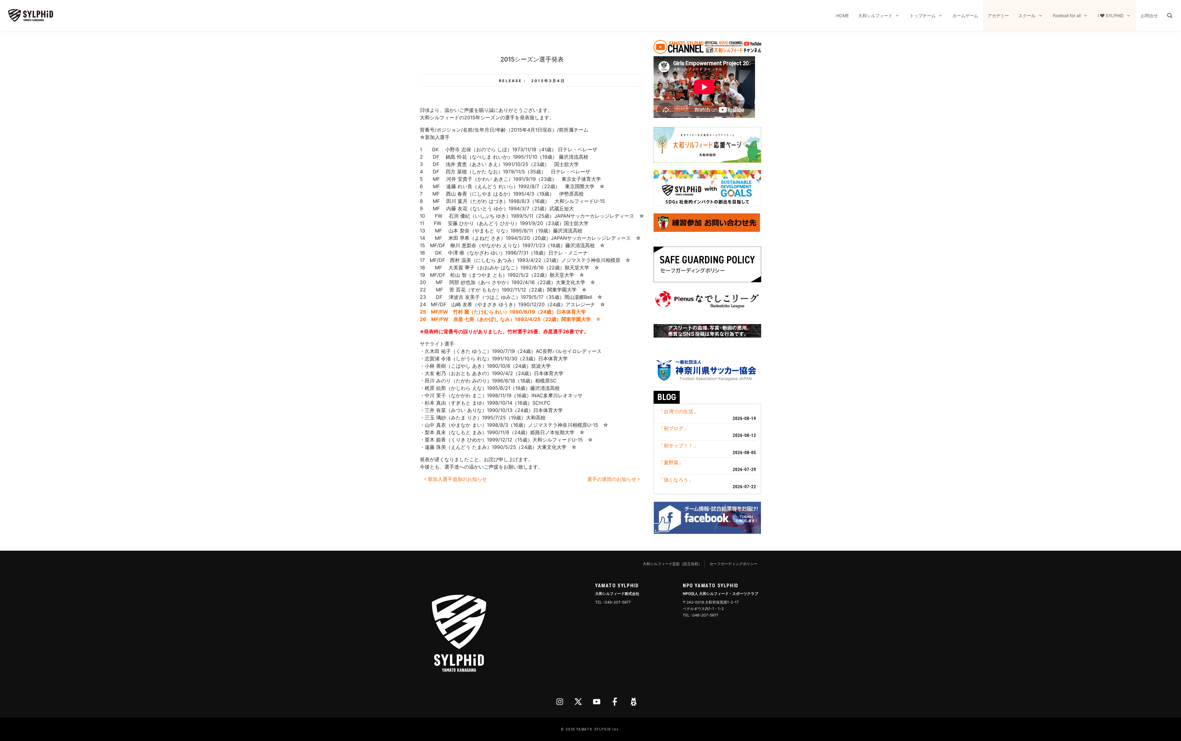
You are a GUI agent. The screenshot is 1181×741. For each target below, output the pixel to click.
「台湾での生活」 (678, 411)
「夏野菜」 (671, 462)
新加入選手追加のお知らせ (456, 479)
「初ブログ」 (673, 428)
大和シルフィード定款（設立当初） (672, 563)
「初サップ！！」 (678, 445)
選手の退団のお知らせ (612, 479)
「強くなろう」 (676, 480)
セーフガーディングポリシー (734, 563)
